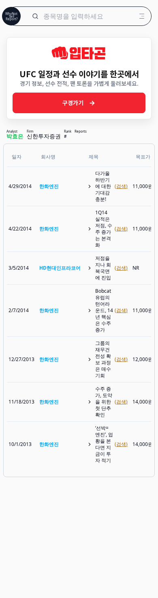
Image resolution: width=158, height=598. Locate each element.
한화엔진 (49, 186)
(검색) (121, 186)
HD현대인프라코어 (60, 267)
